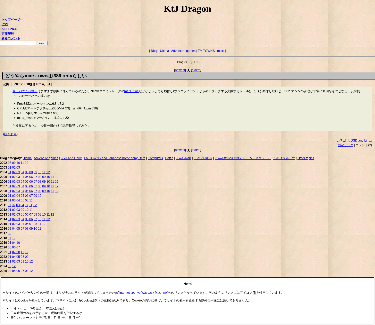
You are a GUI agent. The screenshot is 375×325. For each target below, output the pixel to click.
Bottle (169, 158)
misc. (220, 50)
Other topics (305, 158)
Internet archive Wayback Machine (143, 292)
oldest (196, 70)
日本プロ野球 (203, 158)
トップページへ (12, 19)
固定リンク (345, 145)
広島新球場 (183, 158)
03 (18, 167)
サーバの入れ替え (25, 91)
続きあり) (11, 134)
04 (22, 172)
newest (180, 70)
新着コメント (11, 38)
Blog (154, 50)
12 (26, 162)
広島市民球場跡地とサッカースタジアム (243, 158)
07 (35, 177)
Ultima (164, 50)
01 (9, 167)
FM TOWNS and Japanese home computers (114, 158)
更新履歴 (8, 33)
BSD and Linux (361, 140)
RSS (5, 24)
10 (18, 162)
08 (9, 162)
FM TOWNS (206, 50)
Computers (155, 158)
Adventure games (183, 50)
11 (22, 162)
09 (14, 162)
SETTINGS (9, 29)
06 (27, 172)
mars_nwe (131, 91)
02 (14, 167)
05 (27, 177)
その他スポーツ (284, 158)
